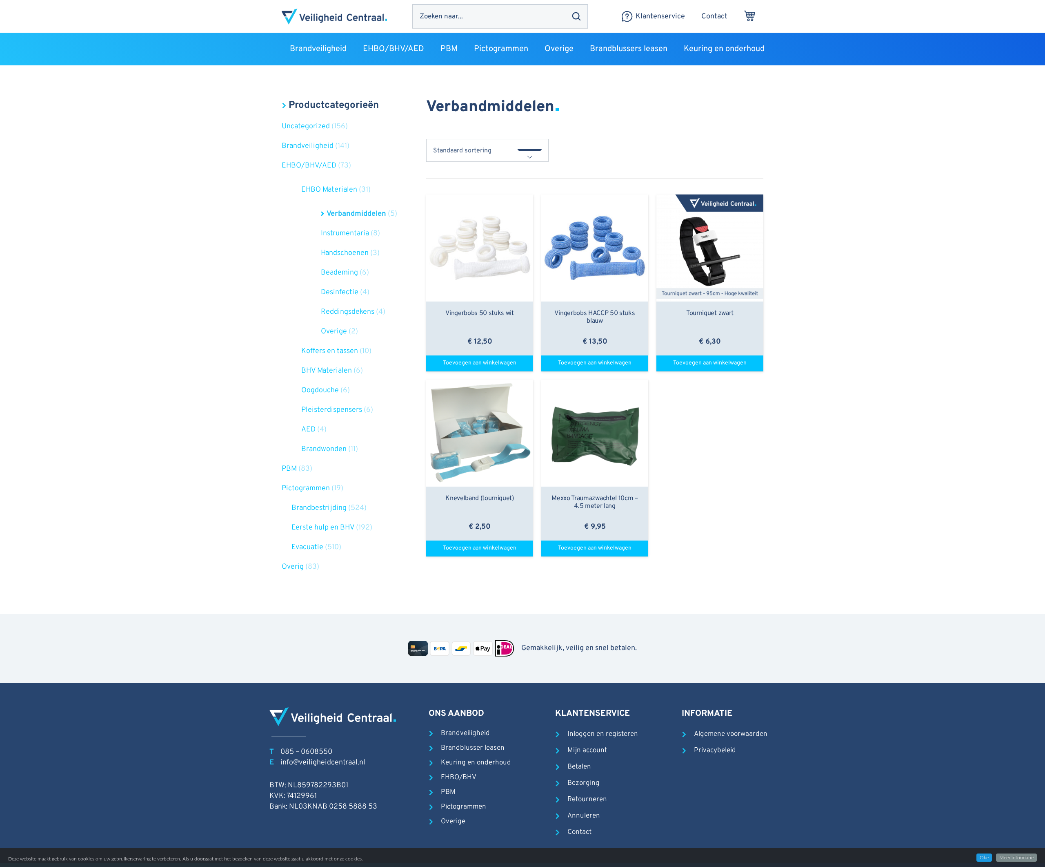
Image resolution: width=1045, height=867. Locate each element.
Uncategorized (306, 126)
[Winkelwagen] (749, 16)
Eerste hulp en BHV (322, 527)
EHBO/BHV (458, 777)
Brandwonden (324, 449)
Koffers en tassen (329, 351)
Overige (334, 331)
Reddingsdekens (347, 312)
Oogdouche (320, 390)
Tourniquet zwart (710, 313)
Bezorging (583, 783)
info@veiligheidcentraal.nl (322, 762)
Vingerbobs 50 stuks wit (479, 313)
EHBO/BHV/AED (309, 165)
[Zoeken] (576, 16)
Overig (293, 567)
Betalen (579, 766)
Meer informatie (1016, 857)
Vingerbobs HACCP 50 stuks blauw (594, 317)
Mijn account (587, 750)
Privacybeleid (715, 750)
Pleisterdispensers (331, 410)
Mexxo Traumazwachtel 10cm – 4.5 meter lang (594, 502)
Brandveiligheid (308, 146)
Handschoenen (345, 253)
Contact (579, 832)
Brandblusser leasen (473, 748)
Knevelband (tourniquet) (479, 498)
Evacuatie (307, 547)
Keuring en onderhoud (476, 762)
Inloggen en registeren (602, 734)
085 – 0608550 (306, 752)
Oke (984, 857)
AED (308, 429)
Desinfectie (339, 292)
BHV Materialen (326, 370)
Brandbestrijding (319, 508)
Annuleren (583, 815)
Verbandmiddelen (356, 214)
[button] (352, 49)
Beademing (339, 272)
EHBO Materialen (329, 189)
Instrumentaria (345, 233)
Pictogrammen (306, 488)
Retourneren (587, 799)
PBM (289, 469)
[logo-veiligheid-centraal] (334, 17)
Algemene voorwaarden (730, 734)
